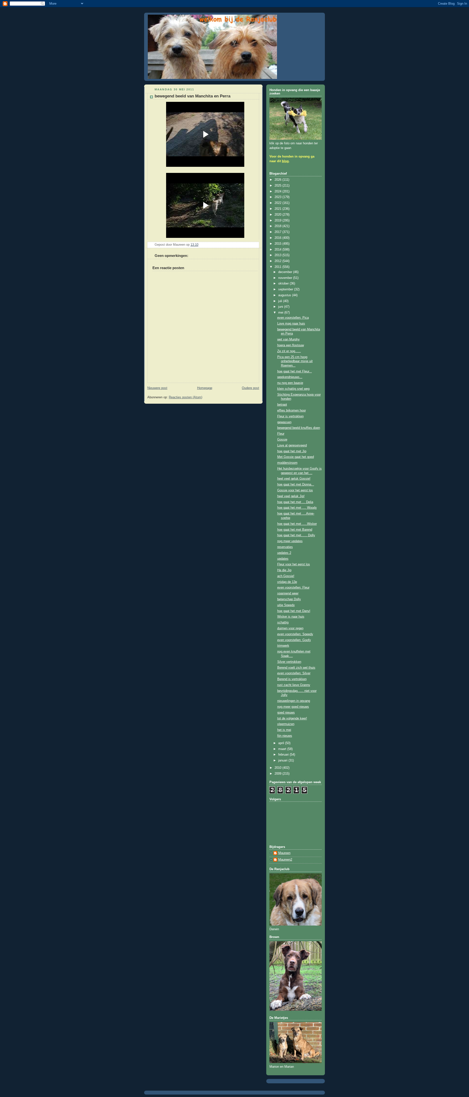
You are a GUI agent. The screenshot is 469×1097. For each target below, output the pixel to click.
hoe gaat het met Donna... (295, 484)
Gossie (282, 439)
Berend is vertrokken (292, 679)
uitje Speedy (286, 605)
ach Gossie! (285, 576)
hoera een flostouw (290, 345)
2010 (278, 768)
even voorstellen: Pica (293, 317)
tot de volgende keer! (292, 718)
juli (280, 301)
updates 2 (284, 553)
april (281, 743)
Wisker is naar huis (290, 616)
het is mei (284, 730)
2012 (278, 261)
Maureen (284, 853)
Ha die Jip (284, 570)
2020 (278, 214)
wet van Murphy (288, 339)
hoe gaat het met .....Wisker (297, 524)
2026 (278, 179)
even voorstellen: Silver (293, 673)
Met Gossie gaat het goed (295, 457)
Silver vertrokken (289, 662)
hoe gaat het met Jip (291, 451)
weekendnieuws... (289, 377)
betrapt (282, 404)
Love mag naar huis (291, 323)
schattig (282, 622)
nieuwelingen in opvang (293, 701)
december (285, 272)
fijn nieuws (284, 736)
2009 (278, 773)
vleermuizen (285, 724)
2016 (278, 238)
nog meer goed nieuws (293, 706)
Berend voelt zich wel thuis (296, 667)
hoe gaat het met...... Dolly (296, 535)
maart (282, 749)
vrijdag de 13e (287, 582)
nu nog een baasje (290, 383)
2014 (278, 249)
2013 (278, 255)
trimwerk (283, 645)
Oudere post (250, 388)
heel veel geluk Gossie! (293, 478)
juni (281, 306)
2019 (278, 220)
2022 (278, 203)
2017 (278, 232)
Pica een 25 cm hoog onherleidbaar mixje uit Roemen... (295, 361)
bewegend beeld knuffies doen (298, 428)
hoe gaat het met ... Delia (295, 502)
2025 (278, 185)
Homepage (204, 388)
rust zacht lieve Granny (293, 685)
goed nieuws (286, 712)
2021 (278, 209)
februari (284, 754)
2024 (278, 191)
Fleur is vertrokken (290, 416)
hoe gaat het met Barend (294, 529)
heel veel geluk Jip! (291, 496)
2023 (278, 197)
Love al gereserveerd (292, 445)
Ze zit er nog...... (289, 351)
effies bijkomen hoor (291, 410)
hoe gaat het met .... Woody (297, 507)
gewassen (284, 422)
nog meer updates (290, 541)
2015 (278, 243)
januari (283, 760)
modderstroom (287, 462)
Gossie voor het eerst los (295, 490)
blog (285, 161)
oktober (284, 283)
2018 (278, 226)
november (285, 278)
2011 (278, 267)
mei (281, 312)
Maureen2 (285, 859)
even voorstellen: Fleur (293, 587)
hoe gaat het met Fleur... (294, 371)
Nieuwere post (157, 388)
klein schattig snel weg (293, 388)
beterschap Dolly (289, 599)
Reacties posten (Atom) (185, 397)
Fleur (280, 433)
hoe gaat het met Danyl (293, 611)
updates (282, 558)
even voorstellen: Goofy (294, 640)
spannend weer (287, 593)
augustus (285, 295)
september (286, 289)
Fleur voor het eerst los (293, 564)
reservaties (285, 547)
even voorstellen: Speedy (295, 634)
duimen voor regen (290, 628)
